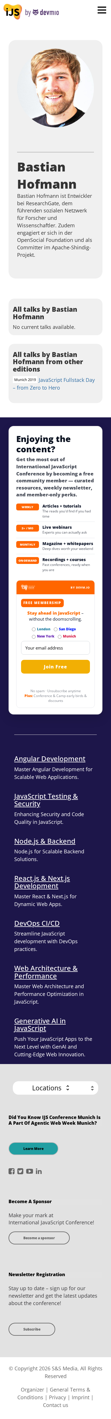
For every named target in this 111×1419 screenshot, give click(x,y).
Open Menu (102, 9)
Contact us (55, 1405)
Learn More (33, 1148)
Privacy (57, 1397)
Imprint (80, 1397)
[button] (55, 1088)
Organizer (32, 1389)
